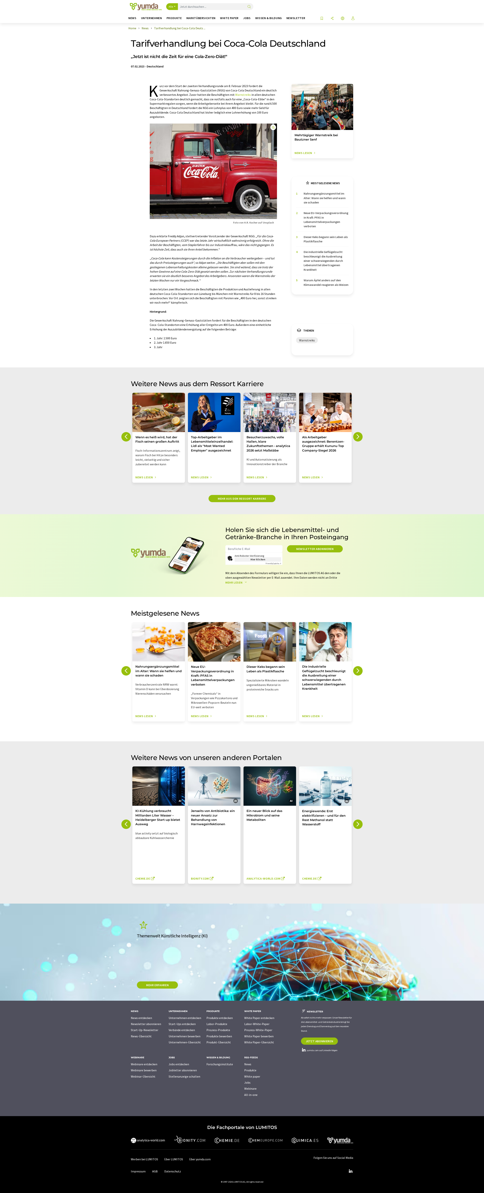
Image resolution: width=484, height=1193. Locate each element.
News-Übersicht (141, 1036)
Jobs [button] (247, 18)
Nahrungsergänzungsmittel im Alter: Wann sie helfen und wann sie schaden (325, 198)
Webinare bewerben (144, 1070)
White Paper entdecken (259, 1018)
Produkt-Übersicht (218, 1042)
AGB (155, 1171)
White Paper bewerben (259, 1036)
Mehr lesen (234, 582)
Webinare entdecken (144, 1064)
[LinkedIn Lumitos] (350, 1171)
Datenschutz (172, 1171)
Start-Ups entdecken (182, 1024)
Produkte (250, 1070)
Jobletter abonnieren (183, 1070)
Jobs (247, 1082)
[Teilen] (332, 18)
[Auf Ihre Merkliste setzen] (321, 18)
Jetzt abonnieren (319, 1041)
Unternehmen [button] (151, 18)
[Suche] (249, 7)
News (247, 1064)
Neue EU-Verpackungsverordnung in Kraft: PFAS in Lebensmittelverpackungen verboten (326, 219)
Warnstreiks (243, 95)
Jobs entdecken (179, 1064)
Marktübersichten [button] (201, 18)
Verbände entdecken (182, 1030)
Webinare (250, 1088)
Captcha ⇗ (273, 563)
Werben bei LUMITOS (144, 1159)
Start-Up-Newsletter (144, 1030)
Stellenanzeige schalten (184, 1076)
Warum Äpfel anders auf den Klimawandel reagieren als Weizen (326, 282)
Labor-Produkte (216, 1024)
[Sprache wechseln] (342, 18)
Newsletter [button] (295, 18)
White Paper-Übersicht (259, 1042)
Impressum (138, 1171)
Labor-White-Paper (256, 1024)
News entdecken (141, 1018)
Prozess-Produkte (218, 1030)
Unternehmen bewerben (184, 1036)
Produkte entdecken (219, 1018)
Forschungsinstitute (219, 1064)
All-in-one (251, 1095)
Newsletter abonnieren (315, 549)
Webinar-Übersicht (143, 1076)
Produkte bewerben (219, 1036)
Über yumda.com (200, 1159)
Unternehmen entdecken (185, 1018)
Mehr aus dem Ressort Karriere (242, 498)
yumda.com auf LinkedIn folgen (321, 1050)
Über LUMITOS (173, 1159)
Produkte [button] (174, 18)
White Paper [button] (229, 18)
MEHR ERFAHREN (157, 985)
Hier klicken (258, 559)
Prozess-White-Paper (258, 1030)
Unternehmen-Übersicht (185, 1042)
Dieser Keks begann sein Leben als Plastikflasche (326, 239)
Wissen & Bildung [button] (268, 18)
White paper (252, 1076)
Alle (171, 6)
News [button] (132, 18)
